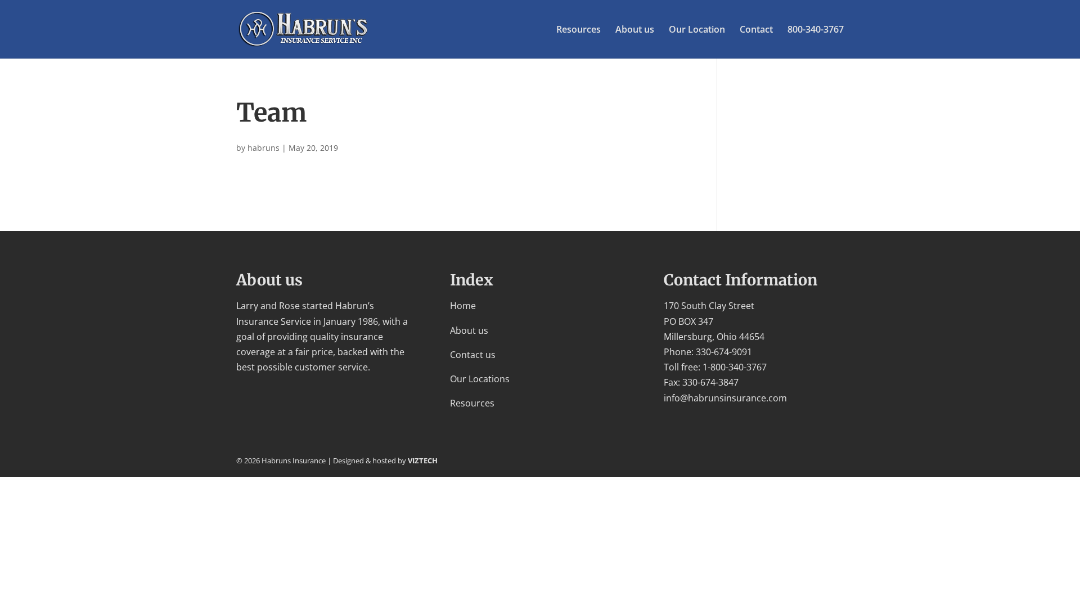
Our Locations (480, 379)
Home (463, 305)
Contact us (473, 354)
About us (634, 30)
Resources (578, 30)
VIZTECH (423, 460)
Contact (756, 30)
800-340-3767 (816, 30)
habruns (264, 147)
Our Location (697, 30)
